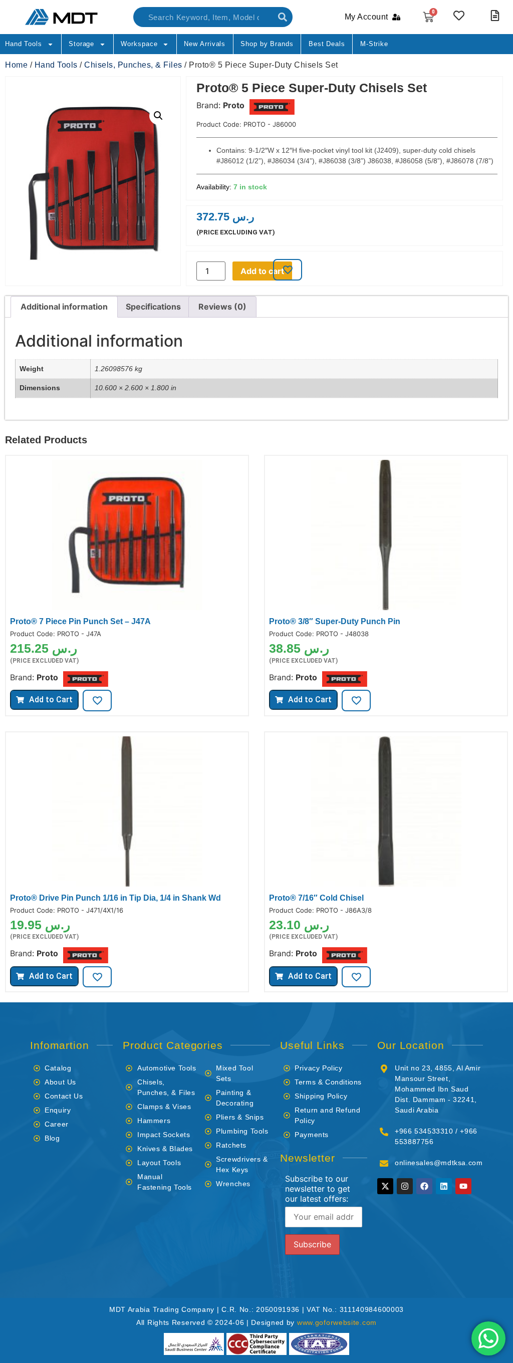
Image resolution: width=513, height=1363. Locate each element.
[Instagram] (405, 1186)
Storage (81, 44)
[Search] (283, 17)
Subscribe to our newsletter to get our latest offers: (317, 1189)
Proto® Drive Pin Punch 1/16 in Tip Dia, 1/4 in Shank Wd (115, 898)
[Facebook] (424, 1186)
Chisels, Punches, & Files (133, 65)
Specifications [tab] (153, 307)
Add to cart (262, 271)
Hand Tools (23, 44)
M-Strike (374, 44)
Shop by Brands (267, 44)
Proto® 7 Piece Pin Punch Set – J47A (80, 621)
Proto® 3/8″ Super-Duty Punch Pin (334, 621)
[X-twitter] (385, 1186)
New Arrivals (204, 44)
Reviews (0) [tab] (222, 307)
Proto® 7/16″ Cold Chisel (316, 898)
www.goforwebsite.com (337, 1322)
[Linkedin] (444, 1186)
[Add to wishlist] (287, 269)
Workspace (139, 44)
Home (16, 65)
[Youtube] (463, 1186)
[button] (158, 116)
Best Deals (327, 44)
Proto (233, 105)
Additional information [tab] (64, 307)
